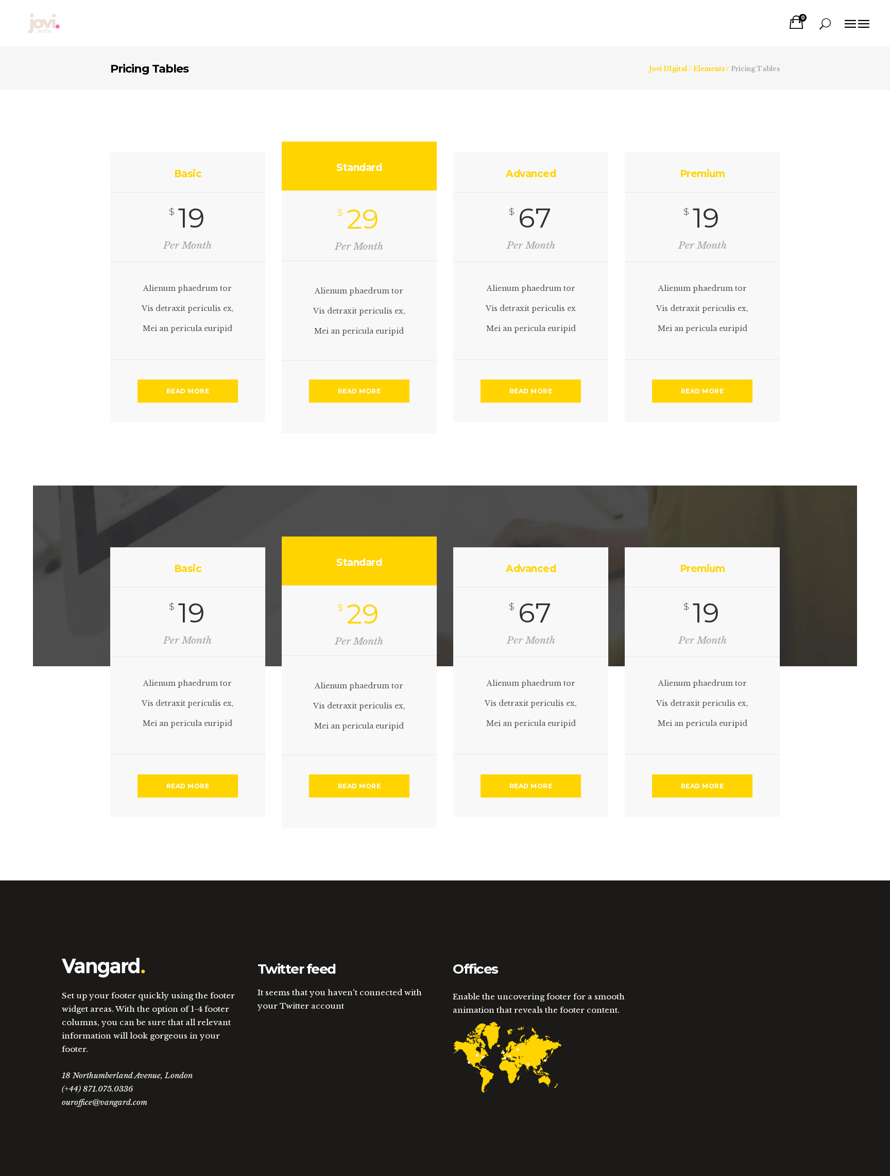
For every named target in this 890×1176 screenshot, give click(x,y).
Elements (709, 69)
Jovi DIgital (668, 69)
